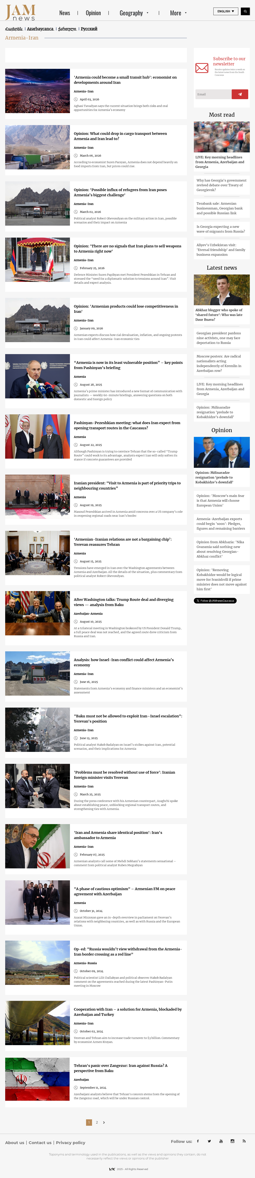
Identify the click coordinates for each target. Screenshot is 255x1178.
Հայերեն (14, 28)
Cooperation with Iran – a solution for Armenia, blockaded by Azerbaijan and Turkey (128, 1012)
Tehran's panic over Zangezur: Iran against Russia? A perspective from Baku (121, 1068)
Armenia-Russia (85, 963)
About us (14, 1143)
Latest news (222, 268)
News (64, 13)
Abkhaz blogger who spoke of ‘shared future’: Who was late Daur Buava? (218, 315)
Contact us (40, 1143)
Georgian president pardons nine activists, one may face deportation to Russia (219, 338)
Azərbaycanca (40, 28)
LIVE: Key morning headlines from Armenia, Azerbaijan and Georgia (219, 162)
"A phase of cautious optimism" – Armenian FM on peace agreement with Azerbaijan (124, 891)
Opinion (93, 13)
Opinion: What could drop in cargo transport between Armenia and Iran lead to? (120, 136)
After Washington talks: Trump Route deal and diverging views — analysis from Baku (124, 602)
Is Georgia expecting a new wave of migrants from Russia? (221, 229)
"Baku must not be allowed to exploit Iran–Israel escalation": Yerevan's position (128, 719)
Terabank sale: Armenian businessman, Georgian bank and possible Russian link (220, 208)
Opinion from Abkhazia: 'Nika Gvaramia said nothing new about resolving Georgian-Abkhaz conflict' (220, 549)
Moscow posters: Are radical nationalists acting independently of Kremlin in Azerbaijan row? (219, 363)
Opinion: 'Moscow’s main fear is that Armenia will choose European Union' (220, 500)
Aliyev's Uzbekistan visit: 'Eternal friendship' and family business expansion (221, 250)
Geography (131, 12)
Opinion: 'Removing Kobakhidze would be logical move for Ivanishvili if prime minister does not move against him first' (222, 579)
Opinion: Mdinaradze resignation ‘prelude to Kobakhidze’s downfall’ (215, 412)
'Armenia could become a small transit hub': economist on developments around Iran (125, 80)
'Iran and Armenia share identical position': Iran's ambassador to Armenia (118, 835)
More (175, 12)
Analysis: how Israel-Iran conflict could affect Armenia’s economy (124, 662)
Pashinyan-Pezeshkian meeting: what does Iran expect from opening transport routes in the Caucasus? (127, 425)
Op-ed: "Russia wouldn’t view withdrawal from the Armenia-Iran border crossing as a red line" (128, 952)
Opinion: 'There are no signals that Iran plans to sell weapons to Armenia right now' (127, 249)
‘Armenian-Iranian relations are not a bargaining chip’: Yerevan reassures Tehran (123, 542)
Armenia (80, 376)
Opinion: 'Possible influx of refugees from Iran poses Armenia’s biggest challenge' (120, 192)
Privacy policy (70, 1143)
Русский (89, 28)
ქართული (67, 28)
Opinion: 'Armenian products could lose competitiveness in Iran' (126, 309)
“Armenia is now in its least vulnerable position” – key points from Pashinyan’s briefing (128, 365)
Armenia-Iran (83, 91)
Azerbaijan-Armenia (88, 613)
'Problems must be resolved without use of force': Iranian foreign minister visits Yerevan (124, 775)
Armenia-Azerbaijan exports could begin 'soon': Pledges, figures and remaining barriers (221, 523)
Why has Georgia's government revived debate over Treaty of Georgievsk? (222, 185)
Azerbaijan (81, 1079)
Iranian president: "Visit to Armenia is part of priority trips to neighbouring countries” (127, 486)
